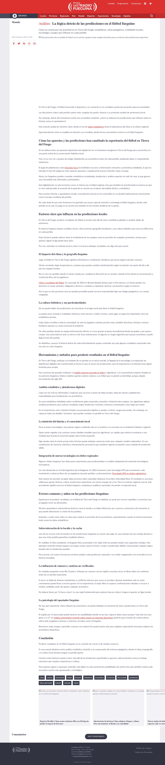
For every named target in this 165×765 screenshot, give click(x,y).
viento (76, 683)
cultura (50, 677)
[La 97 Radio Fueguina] (82, 6)
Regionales (64, 15)
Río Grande (121, 677)
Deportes (91, 15)
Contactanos (136, 3)
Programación (122, 3)
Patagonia (88, 677)
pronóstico (99, 677)
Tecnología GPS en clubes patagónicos (129, 474)
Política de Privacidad (143, 752)
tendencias (133, 677)
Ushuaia (67, 683)
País (74, 15)
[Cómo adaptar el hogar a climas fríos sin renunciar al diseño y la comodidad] (118, 708)
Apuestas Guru (71, 168)
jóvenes (78, 677)
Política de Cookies (143, 748)
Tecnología (116, 15)
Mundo (81, 15)
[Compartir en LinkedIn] (24, 43)
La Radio (111, 3)
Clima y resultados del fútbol (51, 283)
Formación (60, 677)
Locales (43, 15)
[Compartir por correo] (34, 43)
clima (42, 677)
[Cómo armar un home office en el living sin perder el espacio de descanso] (64, 708)
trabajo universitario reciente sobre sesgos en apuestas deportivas (83, 618)
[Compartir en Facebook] (14, 43)
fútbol (69, 677)
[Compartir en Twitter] (19, 43)
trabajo (58, 683)
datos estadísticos (96, 127)
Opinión (126, 15)
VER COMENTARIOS (96, 736)
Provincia (53, 15)
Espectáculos (103, 15)
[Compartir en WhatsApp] (29, 43)
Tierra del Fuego (46, 683)
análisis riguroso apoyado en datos (89, 373)
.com (82, 756)
